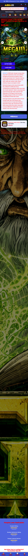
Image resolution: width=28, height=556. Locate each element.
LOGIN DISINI (8, 67)
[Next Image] (25, 43)
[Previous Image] (2, 43)
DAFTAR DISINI (8, 63)
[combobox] (12, 8)
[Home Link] (9, 5)
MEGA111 (5, 73)
